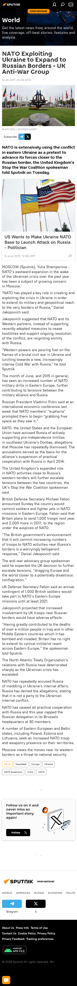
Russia (39, 893)
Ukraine (48, 764)
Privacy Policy (46, 933)
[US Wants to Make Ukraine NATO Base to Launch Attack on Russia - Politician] (38, 205)
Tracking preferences (40, 939)
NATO (41, 771)
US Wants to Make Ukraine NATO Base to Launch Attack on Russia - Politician (38, 242)
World (7, 764)
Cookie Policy (27, 933)
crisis (30, 771)
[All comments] (6, 980)
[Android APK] (15, 950)
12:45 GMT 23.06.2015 (16, 80)
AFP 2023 (10, 129)
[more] (70, 256)
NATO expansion (13, 771)
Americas (23, 893)
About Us (8, 928)
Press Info (22, 928)
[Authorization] (54, 4)
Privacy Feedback (13, 939)
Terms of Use (39, 928)
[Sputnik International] (12, 6)
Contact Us (9, 933)
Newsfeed (21, 764)
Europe (35, 764)
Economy (55, 893)
